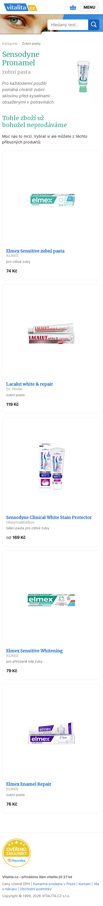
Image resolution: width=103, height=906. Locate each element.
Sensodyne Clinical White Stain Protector (49, 519)
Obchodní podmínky (36, 889)
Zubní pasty (31, 43)
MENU (89, 7)
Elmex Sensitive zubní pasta (35, 253)
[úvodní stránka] (20, 7)
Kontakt (85, 884)
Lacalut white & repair (29, 386)
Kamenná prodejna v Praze (54, 884)
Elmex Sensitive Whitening (34, 653)
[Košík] (73, 7)
